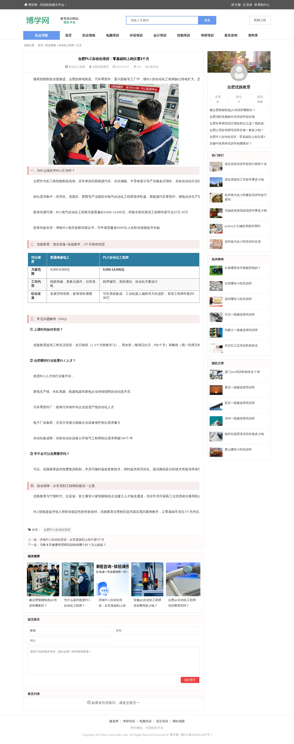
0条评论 (154, 66)
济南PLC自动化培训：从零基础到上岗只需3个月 (72, 539)
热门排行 (218, 155)
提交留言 (190, 679)
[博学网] (85, 20)
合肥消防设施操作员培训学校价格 (232, 116)
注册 (238, 4)
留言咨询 (230, 35)
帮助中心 (264, 4)
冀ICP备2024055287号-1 (196, 734)
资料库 (253, 35)
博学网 (174, 734)
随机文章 (218, 363)
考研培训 (207, 35)
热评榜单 (218, 259)
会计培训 (159, 35)
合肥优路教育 (100, 66)
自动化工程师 (66, 45)
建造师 (113, 721)
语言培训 (162, 721)
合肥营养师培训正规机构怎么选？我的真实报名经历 (239, 123)
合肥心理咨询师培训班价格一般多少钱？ (237, 130)
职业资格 (88, 35)
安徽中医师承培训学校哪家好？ (231, 143)
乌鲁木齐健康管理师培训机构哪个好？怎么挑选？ (73, 544)
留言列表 (34, 693)
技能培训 (183, 35)
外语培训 (136, 35)
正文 (79, 45)
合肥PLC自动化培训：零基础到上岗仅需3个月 (239, 136)
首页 (68, 35)
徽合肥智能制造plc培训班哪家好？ (232, 110)
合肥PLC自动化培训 (57, 529)
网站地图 (179, 721)
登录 (249, 4)
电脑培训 (112, 35)
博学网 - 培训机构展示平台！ (47, 4)
